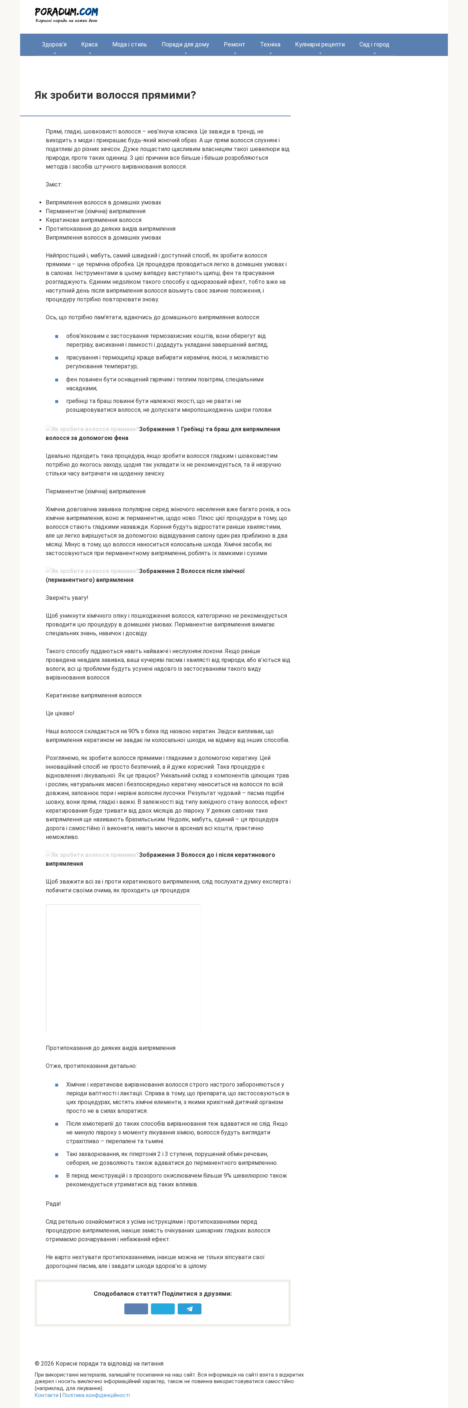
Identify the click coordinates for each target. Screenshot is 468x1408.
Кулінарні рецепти (320, 44)
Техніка (270, 44)
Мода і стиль (129, 44)
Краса (89, 44)
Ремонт (234, 44)
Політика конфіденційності (96, 1395)
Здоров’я (54, 44)
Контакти (46, 1395)
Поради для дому (185, 44)
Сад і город (374, 44)
